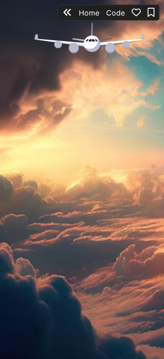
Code (115, 12)
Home (89, 12)
